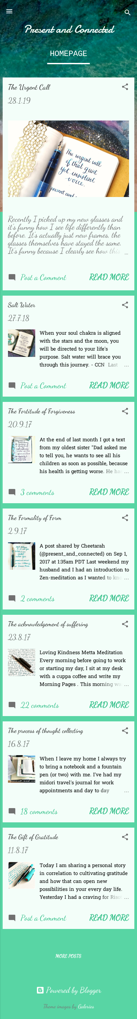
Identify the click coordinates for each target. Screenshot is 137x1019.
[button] (125, 87)
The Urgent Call (29, 87)
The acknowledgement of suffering (48, 624)
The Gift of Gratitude (33, 837)
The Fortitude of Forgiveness (41, 411)
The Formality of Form (35, 518)
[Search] (128, 13)
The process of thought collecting (45, 731)
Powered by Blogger (72, 990)
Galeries (86, 1006)
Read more (109, 277)
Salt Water (21, 305)
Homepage (68, 53)
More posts (68, 956)
